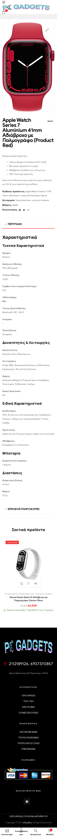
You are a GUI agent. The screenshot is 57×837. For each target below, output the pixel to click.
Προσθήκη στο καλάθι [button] (21, 583)
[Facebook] (27, 801)
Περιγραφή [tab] (15, 224)
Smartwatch (11, 594)
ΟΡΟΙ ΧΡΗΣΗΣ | (17, 816)
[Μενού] (3, 2)
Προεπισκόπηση (35, 583)
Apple (50, 121)
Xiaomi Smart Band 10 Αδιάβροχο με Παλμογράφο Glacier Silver (29, 599)
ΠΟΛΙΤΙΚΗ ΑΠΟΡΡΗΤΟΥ (36, 816)
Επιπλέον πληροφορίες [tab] (24, 509)
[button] (47, 29)
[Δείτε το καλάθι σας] (3, 12)
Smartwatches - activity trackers (32, 200)
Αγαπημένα (28, 583)
